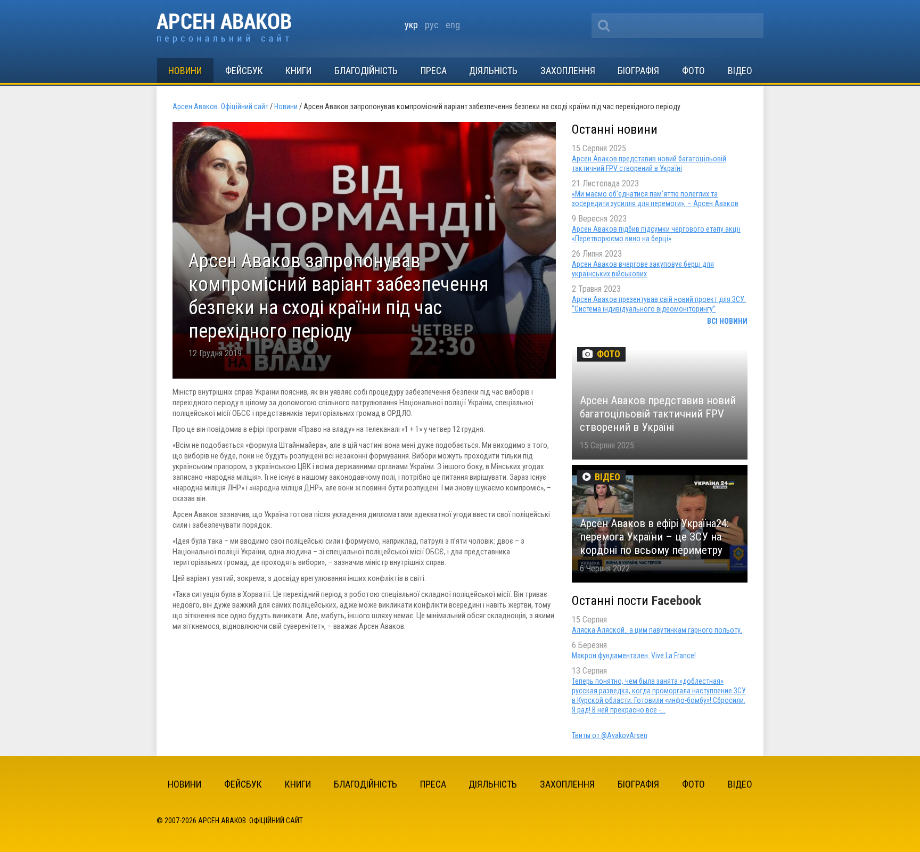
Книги (298, 70)
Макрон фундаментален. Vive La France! (634, 655)
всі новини (727, 321)
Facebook (676, 600)
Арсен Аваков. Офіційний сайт (224, 28)
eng (453, 24)
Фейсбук (244, 70)
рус (432, 24)
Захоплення (567, 70)
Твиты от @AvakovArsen (609, 735)
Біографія (638, 70)
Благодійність (366, 70)
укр (411, 24)
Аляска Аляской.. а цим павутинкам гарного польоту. (657, 630)
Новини (185, 70)
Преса (434, 70)
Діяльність (493, 70)
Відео (740, 70)
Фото (693, 70)
